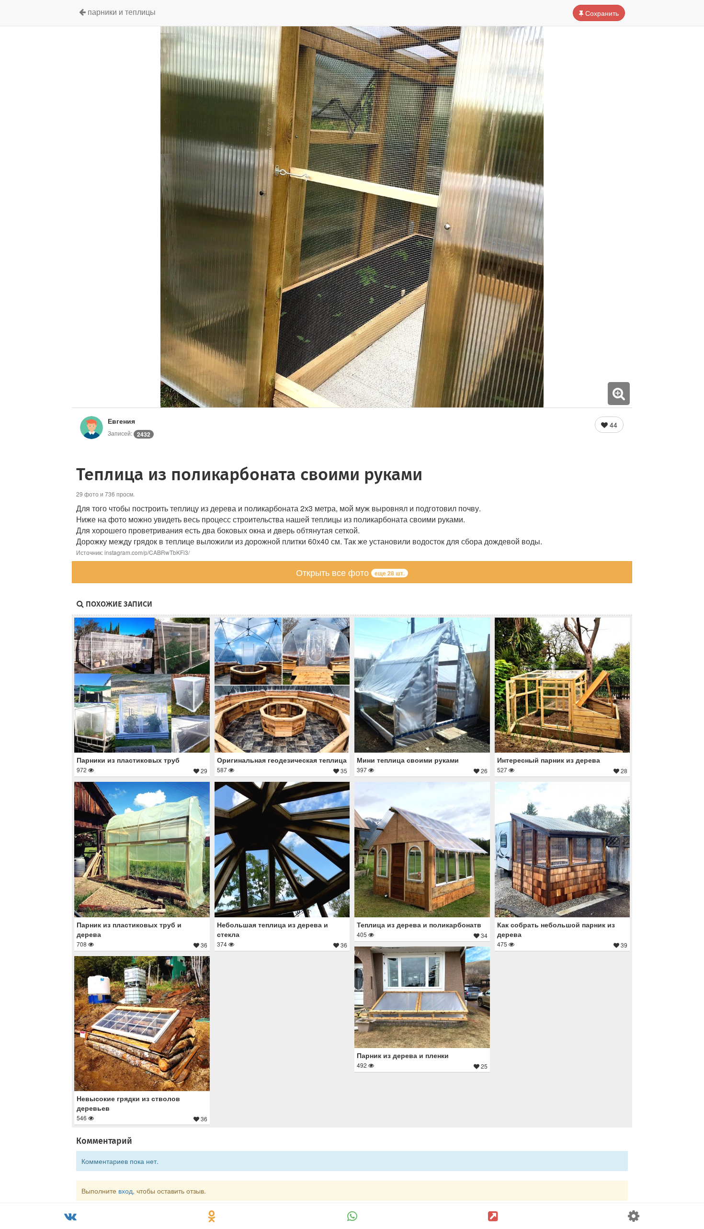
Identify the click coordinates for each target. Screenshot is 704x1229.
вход (125, 1190)
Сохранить (601, 13)
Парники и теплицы (121, 11)
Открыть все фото (350, 572)
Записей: (129, 433)
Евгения (121, 421)
